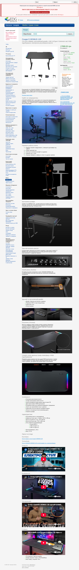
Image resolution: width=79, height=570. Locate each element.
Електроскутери (9, 121)
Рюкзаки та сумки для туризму (11, 110)
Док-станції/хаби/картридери (10, 221)
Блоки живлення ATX (11, 164)
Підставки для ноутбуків (11, 66)
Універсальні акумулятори (12, 81)
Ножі (7, 231)
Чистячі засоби (9, 159)
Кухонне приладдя (10, 228)
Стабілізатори (9, 262)
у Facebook (25, 567)
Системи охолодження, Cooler (11, 175)
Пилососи (8, 104)
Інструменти (8, 187)
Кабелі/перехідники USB (11, 135)
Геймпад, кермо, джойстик (9, 144)
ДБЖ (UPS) (8, 254)
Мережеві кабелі (9, 192)
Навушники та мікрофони (11, 207)
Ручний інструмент (10, 105)
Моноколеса (8, 122)
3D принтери (8, 48)
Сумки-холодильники (11, 112)
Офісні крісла (9, 182)
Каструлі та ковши (10, 227)
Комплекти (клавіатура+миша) (10, 148)
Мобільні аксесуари (10, 78)
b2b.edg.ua (40, 7)
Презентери (8, 151)
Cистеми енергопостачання (10, 244)
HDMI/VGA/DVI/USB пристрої (10, 218)
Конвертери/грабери (10, 206)
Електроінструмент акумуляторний (10, 93)
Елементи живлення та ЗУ (11, 256)
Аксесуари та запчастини (12, 116)
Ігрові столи (8, 179)
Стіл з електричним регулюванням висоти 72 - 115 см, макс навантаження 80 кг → (67, 103)
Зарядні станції (9, 258)
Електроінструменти (10, 95)
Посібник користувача (27, 95)
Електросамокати (10, 119)
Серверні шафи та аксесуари (10, 197)
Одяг (7, 213)
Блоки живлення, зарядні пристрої (12, 63)
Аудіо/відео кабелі (10, 130)
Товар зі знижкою (10, 33)
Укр (53, 87)
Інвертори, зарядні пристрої (10, 247)
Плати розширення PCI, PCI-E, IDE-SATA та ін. (11, 171)
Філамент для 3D (10, 51)
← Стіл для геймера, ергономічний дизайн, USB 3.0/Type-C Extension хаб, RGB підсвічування (66, 97)
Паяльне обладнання (11, 102)
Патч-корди (8, 194)
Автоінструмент (9, 85)
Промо (7, 35)
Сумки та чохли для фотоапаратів (10, 70)
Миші (7, 150)
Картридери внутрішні (11, 167)
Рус (56, 87)
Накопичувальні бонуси (11, 36)
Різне (7, 172)
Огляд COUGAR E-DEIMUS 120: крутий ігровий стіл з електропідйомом (38, 443)
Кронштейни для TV (10, 55)
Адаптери (8, 142)
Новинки (8, 39)
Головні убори (9, 212)
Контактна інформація (34, 20)
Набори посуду (9, 230)
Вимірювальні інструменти (9, 88)
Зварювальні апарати (11, 96)
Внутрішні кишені (10, 65)
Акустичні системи (10, 203)
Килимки (8, 157)
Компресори (8, 98)
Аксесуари (8, 61)
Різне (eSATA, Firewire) (11, 136)
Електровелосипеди (10, 118)
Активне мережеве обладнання (10, 190)
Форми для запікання (11, 234)
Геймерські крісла (10, 181)
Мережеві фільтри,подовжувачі (11, 261)
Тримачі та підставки (10, 80)
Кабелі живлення (10, 133)
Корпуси (8, 168)
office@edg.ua (32, 564)
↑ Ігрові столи (64, 92)
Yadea (7, 44)
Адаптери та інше (10, 249)
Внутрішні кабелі (10, 132)
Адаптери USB (9, 129)
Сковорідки (8, 233)
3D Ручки (8, 50)
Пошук (25, 30)
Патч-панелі (8, 195)
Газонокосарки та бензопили (10, 90)
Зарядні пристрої (10, 77)
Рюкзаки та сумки (10, 68)
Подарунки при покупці (11, 38)
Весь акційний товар (10, 32)
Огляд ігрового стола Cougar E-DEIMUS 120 (32, 438)
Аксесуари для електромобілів (9, 251)
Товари (21, 20)
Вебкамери (8, 205)
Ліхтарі (7, 99)
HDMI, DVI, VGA (9, 128)
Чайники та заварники (11, 236)
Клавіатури (8, 146)
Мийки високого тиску (11, 101)
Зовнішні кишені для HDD (12, 223)
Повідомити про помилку (66, 75)
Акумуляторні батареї (11, 253)
